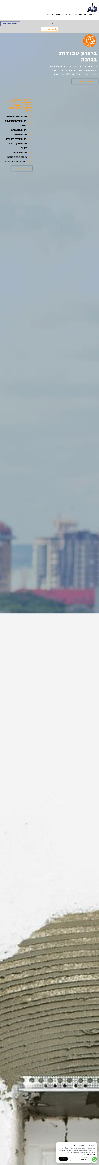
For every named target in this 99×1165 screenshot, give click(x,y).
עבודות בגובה (92, 23)
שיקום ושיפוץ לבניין (54, 23)
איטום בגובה (68, 23)
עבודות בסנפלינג (79, 23)
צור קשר (50, 14)
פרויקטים (69, 14)
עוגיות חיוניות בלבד (77, 1159)
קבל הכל (63, 1159)
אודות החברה (80, 14)
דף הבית (92, 14)
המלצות (59, 14)
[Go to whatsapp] (94, 1159)
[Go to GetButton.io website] (94, 1163)
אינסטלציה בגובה (40, 23)
